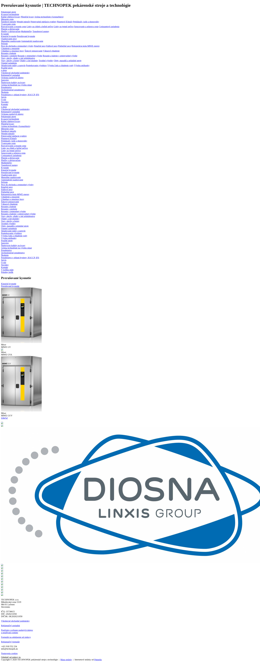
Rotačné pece (40, 46)
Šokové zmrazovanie (34, 51)
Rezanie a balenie (8, 53)
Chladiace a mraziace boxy (12, 51)
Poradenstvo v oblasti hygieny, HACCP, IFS (20, 95)
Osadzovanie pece (9, 39)
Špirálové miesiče (8, 22)
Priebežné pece (64, 46)
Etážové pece (52, 46)
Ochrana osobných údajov (12, 77)
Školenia (5, 92)
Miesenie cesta (7, 19)
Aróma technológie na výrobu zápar (16, 85)
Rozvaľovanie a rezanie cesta (13, 26)
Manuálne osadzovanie (11, 41)
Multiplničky (26, 31)
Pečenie (4, 43)
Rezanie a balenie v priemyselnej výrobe (60, 56)
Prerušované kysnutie (26, 36)
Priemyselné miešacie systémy (43, 22)
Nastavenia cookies (9, 653)
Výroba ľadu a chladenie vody (60, 65)
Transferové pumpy (40, 31)
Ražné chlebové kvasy (10, 17)
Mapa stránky (66, 659)
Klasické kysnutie (8, 36)
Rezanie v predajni (9, 56)
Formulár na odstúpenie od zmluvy (16, 637)
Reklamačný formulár (10, 642)
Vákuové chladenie (51, 51)
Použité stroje (7, 68)
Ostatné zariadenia (9, 63)
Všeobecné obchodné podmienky (15, 73)
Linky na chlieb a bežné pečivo (40, 26)
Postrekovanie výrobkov (36, 65)
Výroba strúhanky (82, 65)
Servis (3, 97)
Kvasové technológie (10, 14)
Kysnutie (5, 34)
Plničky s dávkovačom (10, 31)
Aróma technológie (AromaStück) (49, 17)
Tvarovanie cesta (8, 24)
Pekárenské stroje (8, 12)
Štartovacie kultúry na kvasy (13, 82)
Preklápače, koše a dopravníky (86, 22)
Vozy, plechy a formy (10, 60)
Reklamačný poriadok (10, 75)
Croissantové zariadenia (109, 26)
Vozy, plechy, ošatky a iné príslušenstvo (18, 58)
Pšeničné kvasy (27, 17)
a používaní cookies (9, 632)
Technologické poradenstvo (13, 90)
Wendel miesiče (23, 22)
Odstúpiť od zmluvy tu (11, 657)
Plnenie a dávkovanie (10, 29)
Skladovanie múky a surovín (13, 65)
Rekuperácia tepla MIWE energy (86, 46)
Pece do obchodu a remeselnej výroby (17, 46)
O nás (3, 99)
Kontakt (4, 104)
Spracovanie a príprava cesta (86, 26)
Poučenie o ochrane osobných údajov (17, 630)
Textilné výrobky (46, 60)
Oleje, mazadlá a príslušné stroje (67, 60)
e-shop (4, 70)
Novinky (5, 102)
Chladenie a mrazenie (10, 48)
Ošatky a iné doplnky (29, 60)
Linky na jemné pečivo (64, 26)
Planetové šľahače (64, 22)
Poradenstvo (6, 87)
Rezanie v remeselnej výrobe (30, 56)
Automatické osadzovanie (32, 41)
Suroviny (5, 80)
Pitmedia (98, 659)
